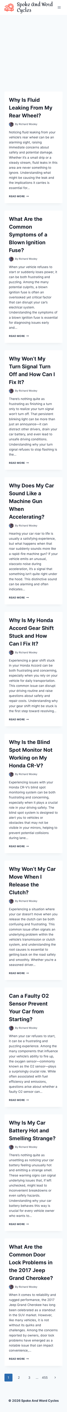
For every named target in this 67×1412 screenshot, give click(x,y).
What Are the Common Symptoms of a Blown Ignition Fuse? (28, 234)
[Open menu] (59, 7)
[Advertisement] (33, 50)
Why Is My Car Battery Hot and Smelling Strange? (32, 1131)
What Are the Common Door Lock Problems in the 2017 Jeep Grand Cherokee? (31, 1262)
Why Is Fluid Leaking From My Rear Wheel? (30, 108)
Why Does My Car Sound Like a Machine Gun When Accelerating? (31, 501)
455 (45, 1377)
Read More (19, 196)
